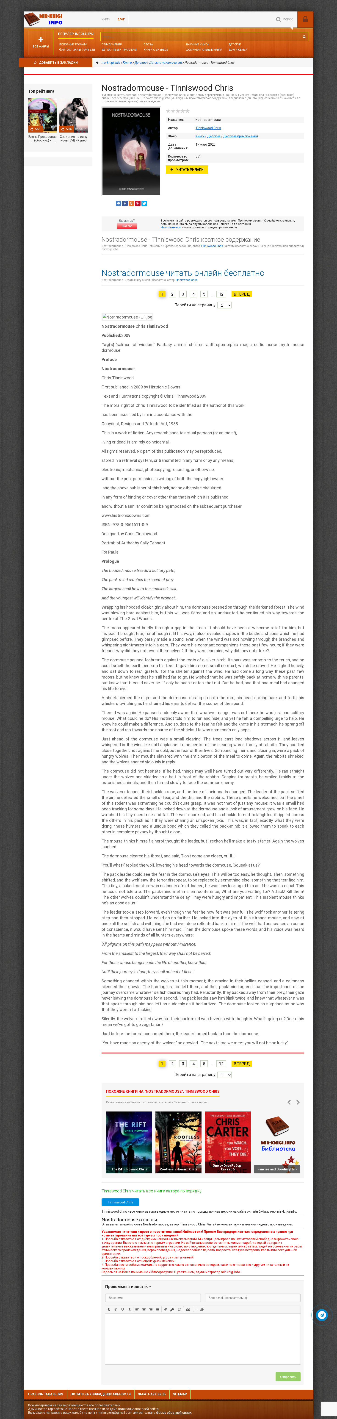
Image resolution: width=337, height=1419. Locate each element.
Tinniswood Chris (208, 128)
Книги (106, 19)
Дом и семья (238, 49)
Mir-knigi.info (58, 19)
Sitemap (180, 1394)
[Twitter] (144, 203)
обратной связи (179, 1412)
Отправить (288, 1377)
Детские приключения (240, 136)
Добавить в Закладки (58, 62)
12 (221, 294)
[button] (109, 1309)
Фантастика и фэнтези (77, 49)
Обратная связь (152, 1394)
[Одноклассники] (131, 203)
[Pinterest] (138, 203)
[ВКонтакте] (118, 203)
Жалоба (127, 226)
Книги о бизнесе (156, 49)
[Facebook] (125, 203)
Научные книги (197, 44)
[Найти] (304, 36)
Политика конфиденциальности (101, 1394)
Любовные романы (73, 44)
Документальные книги (204, 49)
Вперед (242, 294)
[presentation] (109, 1309)
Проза (148, 44)
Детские (235, 44)
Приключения (112, 44)
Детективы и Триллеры (119, 49)
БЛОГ (121, 19)
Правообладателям (46, 1394)
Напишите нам (171, 227)
